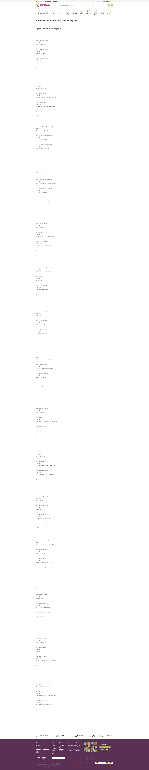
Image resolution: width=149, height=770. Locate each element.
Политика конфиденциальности (47, 767)
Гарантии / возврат (45, 747)
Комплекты (54, 751)
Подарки (61, 750)
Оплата (78, 1)
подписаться (74, 757)
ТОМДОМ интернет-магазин (43, 5)
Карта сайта (55, 767)
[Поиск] (74, 5)
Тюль (53, 753)
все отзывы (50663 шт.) (74, 750)
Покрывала (61, 749)
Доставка (38, 745)
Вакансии (45, 742)
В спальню (54, 748)
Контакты (95, 1)
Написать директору (103, 751)
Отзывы (86, 1)
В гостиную (54, 745)
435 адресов (55, 1)
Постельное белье (61, 746)
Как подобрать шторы (46, 750)
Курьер (46, 1)
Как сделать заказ (38, 750)
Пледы (60, 747)
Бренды (60, 744)
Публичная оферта (39, 767)
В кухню (53, 744)
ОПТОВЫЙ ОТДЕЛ (40, 754)
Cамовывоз (49, 1)
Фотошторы (61, 742)
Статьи (44, 744)
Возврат (82, 1)
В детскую (54, 746)
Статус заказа (90, 1)
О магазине (38, 742)
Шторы (53, 742)
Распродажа (61, 751)
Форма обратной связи (103, 749)
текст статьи (47, 766)
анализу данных (40, 765)
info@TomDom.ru (104, 744)
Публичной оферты (86, 757)
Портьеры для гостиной (54, 750)
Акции (37, 744)
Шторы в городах (37, 752)
